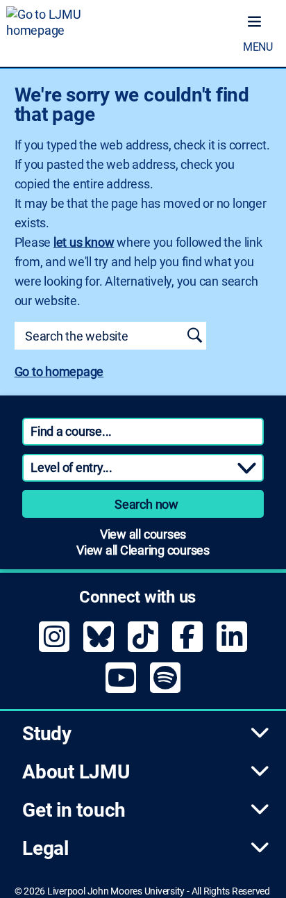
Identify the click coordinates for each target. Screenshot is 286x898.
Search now (146, 504)
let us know (83, 242)
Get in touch (74, 810)
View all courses (143, 534)
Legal (45, 848)
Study (47, 733)
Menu (258, 47)
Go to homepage (59, 371)
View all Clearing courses (143, 550)
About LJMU (76, 771)
